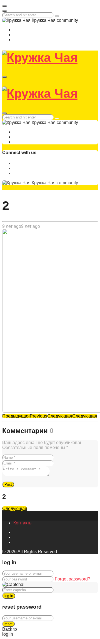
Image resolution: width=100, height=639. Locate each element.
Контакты (22, 523)
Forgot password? (72, 579)
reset (8, 624)
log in (8, 596)
